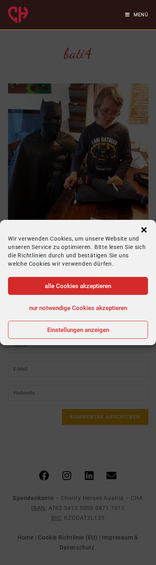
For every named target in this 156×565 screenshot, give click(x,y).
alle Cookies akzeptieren (78, 286)
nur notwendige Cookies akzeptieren (78, 308)
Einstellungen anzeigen (78, 330)
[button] (144, 230)
